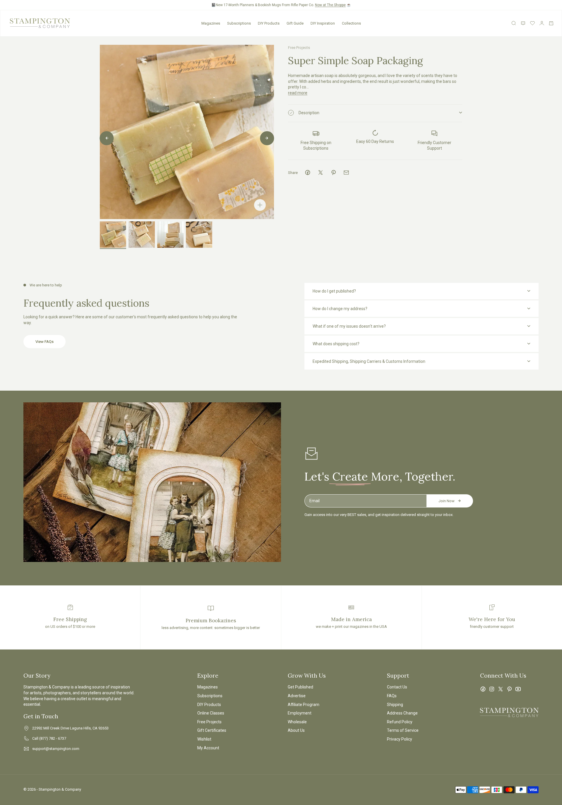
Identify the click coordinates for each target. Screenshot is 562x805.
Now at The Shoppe (330, 5)
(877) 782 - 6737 (52, 738)
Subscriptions (239, 23)
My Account (208, 748)
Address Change (402, 713)
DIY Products (269, 23)
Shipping (395, 704)
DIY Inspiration (323, 23)
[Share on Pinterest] (333, 172)
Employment (299, 713)
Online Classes (210, 713)
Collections (351, 23)
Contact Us (397, 687)
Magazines (210, 23)
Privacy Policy (399, 739)
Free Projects (299, 47)
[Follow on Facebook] (483, 689)
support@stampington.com (55, 748)
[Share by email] (346, 172)
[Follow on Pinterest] (509, 689)
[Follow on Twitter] (500, 689)
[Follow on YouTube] (518, 689)
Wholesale (297, 721)
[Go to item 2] (141, 234)
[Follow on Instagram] (492, 689)
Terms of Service (403, 730)
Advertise (297, 695)
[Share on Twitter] (320, 172)
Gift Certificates (211, 730)
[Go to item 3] (170, 234)
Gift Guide (295, 23)
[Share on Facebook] (308, 172)
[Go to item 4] (199, 234)
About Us (296, 730)
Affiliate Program (303, 704)
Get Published (300, 687)
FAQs (392, 695)
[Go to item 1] (113, 234)
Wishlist (204, 739)
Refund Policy (399, 721)
